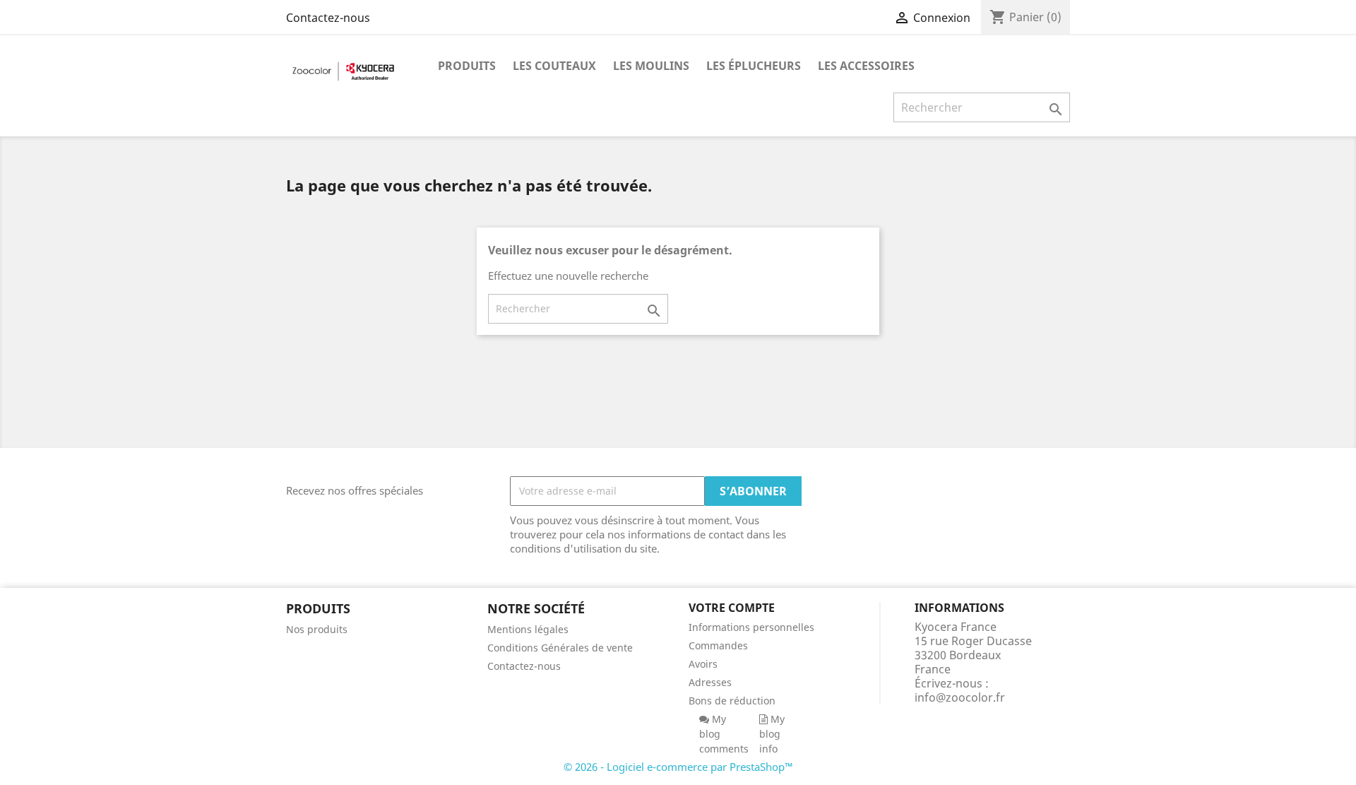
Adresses (710, 682)
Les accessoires (866, 65)
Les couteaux (554, 65)
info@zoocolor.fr (960, 697)
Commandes (718, 645)
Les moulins (651, 65)
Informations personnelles (751, 627)
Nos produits (316, 629)
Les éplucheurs (753, 65)
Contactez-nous (328, 17)
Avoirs (703, 664)
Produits (467, 65)
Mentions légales (528, 629)
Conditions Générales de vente (560, 647)
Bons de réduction (732, 700)
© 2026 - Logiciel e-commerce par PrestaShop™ (678, 767)
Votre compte (732, 607)
